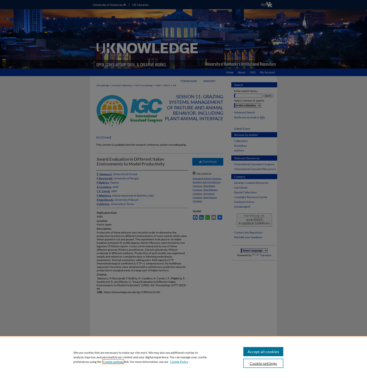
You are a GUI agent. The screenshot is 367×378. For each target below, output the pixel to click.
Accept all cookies (263, 351)
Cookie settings (113, 361)
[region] (183, 357)
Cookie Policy (179, 361)
